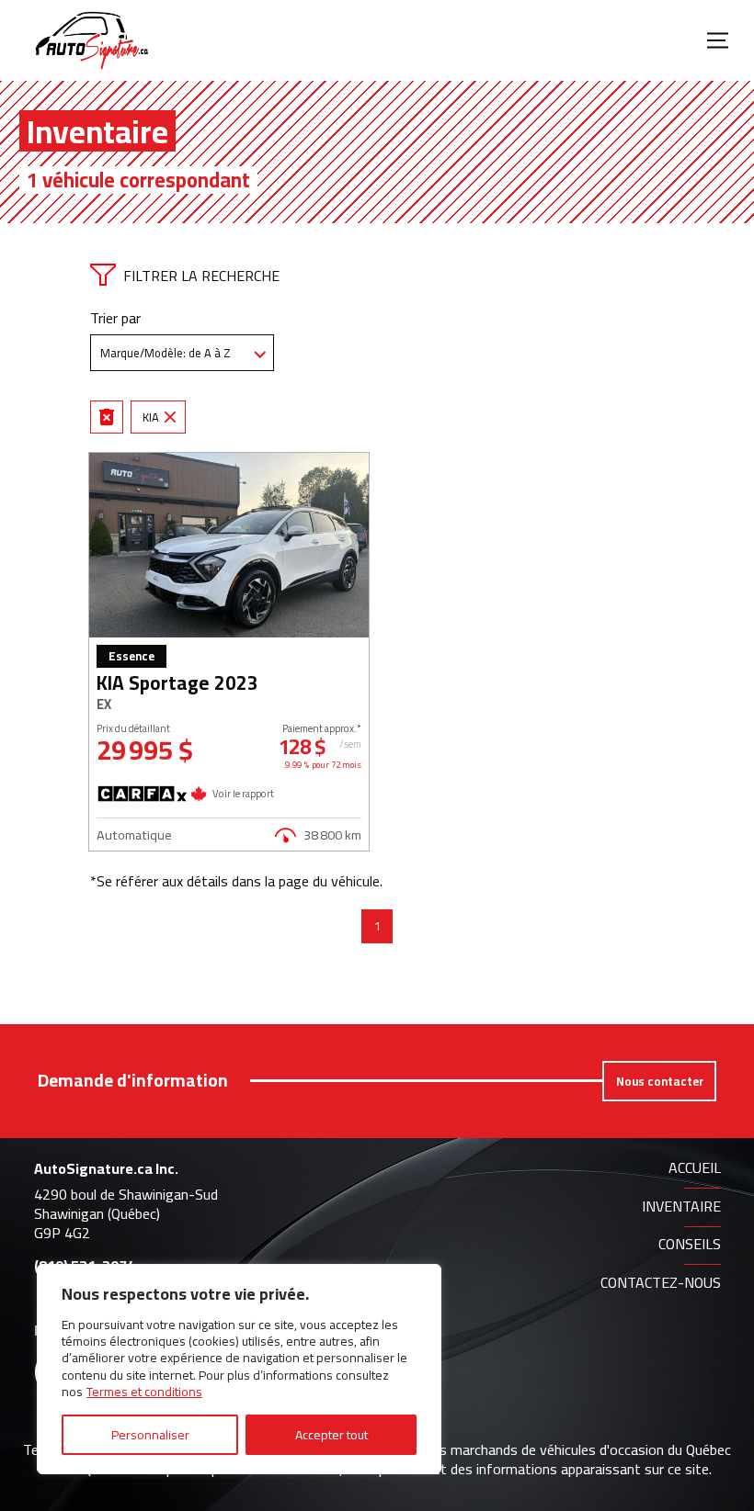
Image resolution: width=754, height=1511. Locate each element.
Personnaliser (150, 1435)
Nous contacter (659, 1081)
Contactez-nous (660, 1282)
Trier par (115, 318)
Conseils (689, 1243)
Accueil (694, 1167)
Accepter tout (331, 1435)
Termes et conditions (144, 1392)
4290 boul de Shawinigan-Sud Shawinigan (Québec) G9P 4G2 (126, 1213)
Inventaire (681, 1206)
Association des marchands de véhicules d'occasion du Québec (539, 1449)
